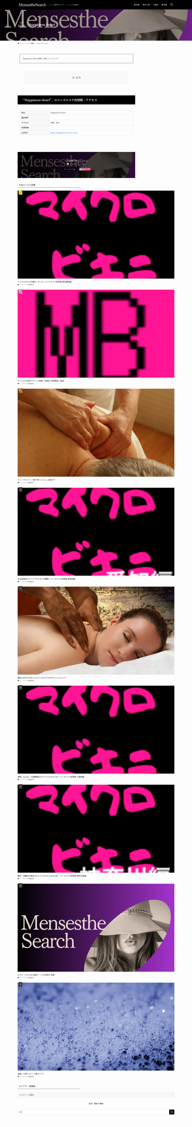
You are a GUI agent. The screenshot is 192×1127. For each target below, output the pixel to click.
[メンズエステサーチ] (32, 4)
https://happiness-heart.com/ (64, 132)
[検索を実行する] (171, 1112)
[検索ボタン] (171, 4)
